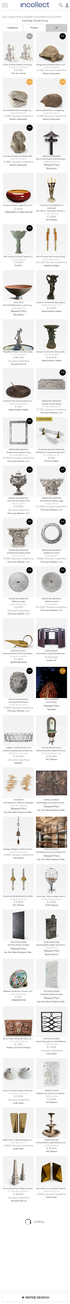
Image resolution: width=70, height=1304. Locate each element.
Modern (34, 28)
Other (58, 17)
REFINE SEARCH (37, 1297)
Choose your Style (35, 21)
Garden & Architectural (38, 17)
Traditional (12, 28)
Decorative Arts (11, 17)
